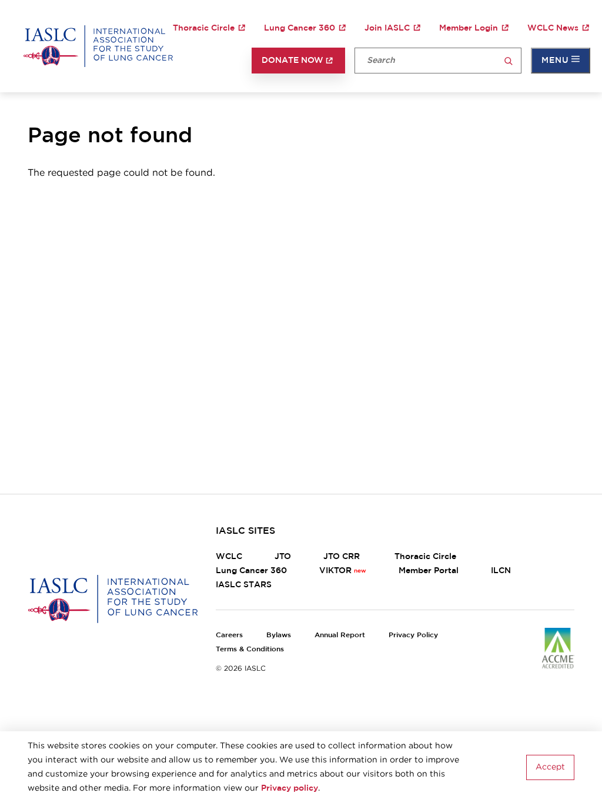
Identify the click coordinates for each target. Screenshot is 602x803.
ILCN (501, 571)
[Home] (98, 46)
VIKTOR (335, 571)
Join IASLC (387, 28)
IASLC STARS (244, 585)
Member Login (468, 28)
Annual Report (340, 634)
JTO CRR (342, 557)
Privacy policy (289, 788)
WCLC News (552, 28)
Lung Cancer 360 (299, 28)
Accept (550, 767)
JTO (283, 557)
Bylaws (278, 634)
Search (508, 61)
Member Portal (429, 571)
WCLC (229, 557)
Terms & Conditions (250, 649)
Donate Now (292, 60)
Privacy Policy (413, 634)
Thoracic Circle (204, 28)
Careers (229, 634)
